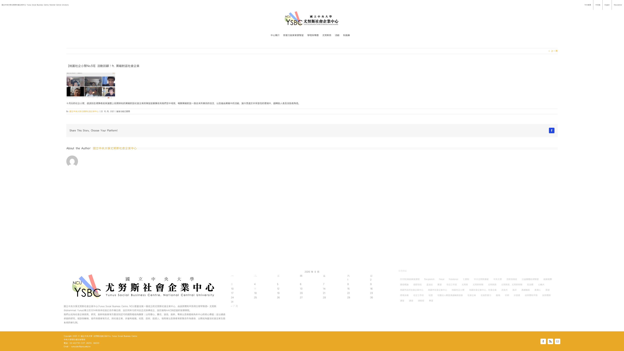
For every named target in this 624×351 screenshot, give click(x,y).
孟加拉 (429, 285)
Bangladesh (429, 279)
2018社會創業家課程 (410, 279)
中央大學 (497, 279)
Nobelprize (453, 279)
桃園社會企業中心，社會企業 (483, 290)
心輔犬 (541, 285)
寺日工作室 (451, 285)
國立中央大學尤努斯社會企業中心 (84, 111)
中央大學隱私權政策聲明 (74, 339)
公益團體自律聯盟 (530, 279)
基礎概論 (404, 285)
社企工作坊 (418, 295)
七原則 (466, 279)
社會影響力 (486, 295)
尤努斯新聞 (478, 285)
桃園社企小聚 (458, 290)
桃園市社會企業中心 (437, 290)
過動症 (421, 301)
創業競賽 (547, 279)
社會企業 (472, 295)
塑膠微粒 (417, 285)
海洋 (514, 290)
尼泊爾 (530, 285)
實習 (439, 285)
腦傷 (498, 295)
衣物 (507, 295)
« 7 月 (234, 306)
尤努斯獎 (492, 285)
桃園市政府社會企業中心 (411, 290)
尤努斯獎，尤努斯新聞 (511, 285)
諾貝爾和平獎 (531, 295)
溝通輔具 (525, 290)
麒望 (431, 301)
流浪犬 (504, 290)
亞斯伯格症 (512, 279)
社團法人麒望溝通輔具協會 (450, 295)
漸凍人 (537, 290)
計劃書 (517, 295)
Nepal (441, 279)
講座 (411, 301)
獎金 (548, 290)
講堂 (402, 301)
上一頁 (554, 51)
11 (255, 289)
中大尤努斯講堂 (481, 279)
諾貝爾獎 (546, 295)
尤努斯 (465, 285)
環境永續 (404, 295)
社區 (431, 295)
